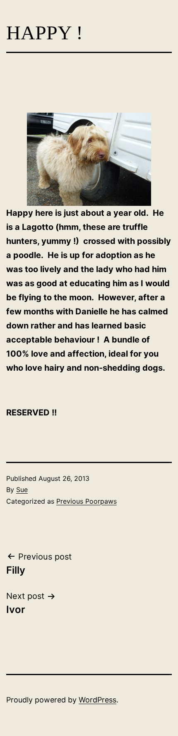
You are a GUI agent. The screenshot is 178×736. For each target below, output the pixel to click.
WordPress (97, 699)
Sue (22, 489)
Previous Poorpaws (86, 501)
